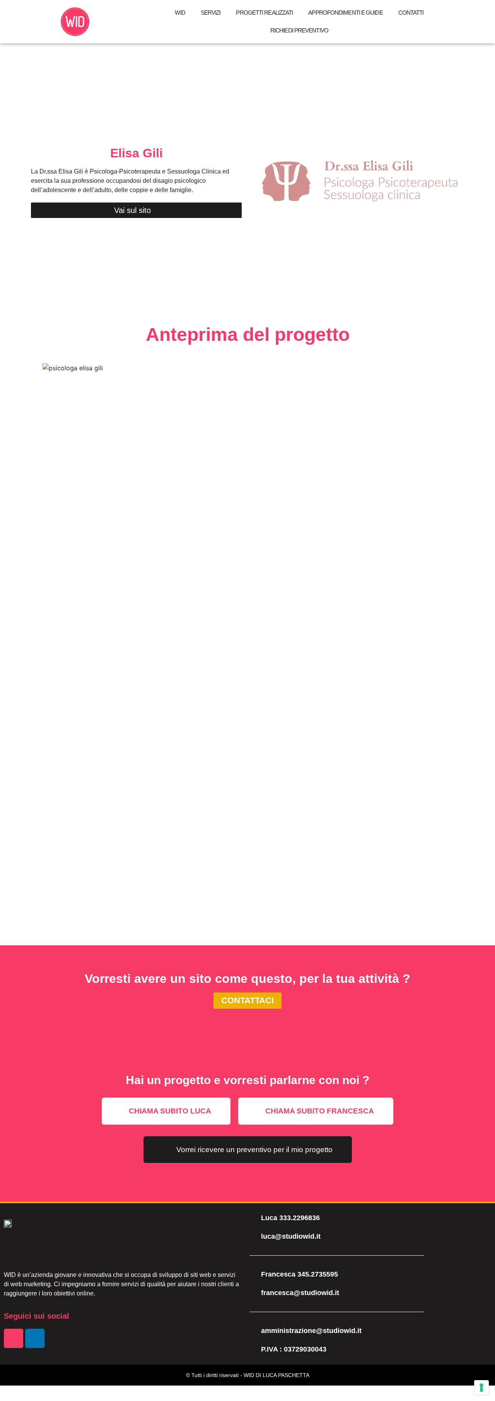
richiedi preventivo (299, 30)
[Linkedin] (34, 1338)
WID (180, 12)
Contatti (411, 12)
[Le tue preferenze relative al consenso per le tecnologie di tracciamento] (481, 1387)
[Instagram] (13, 1338)
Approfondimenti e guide (345, 12)
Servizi (211, 12)
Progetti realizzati (264, 12)
